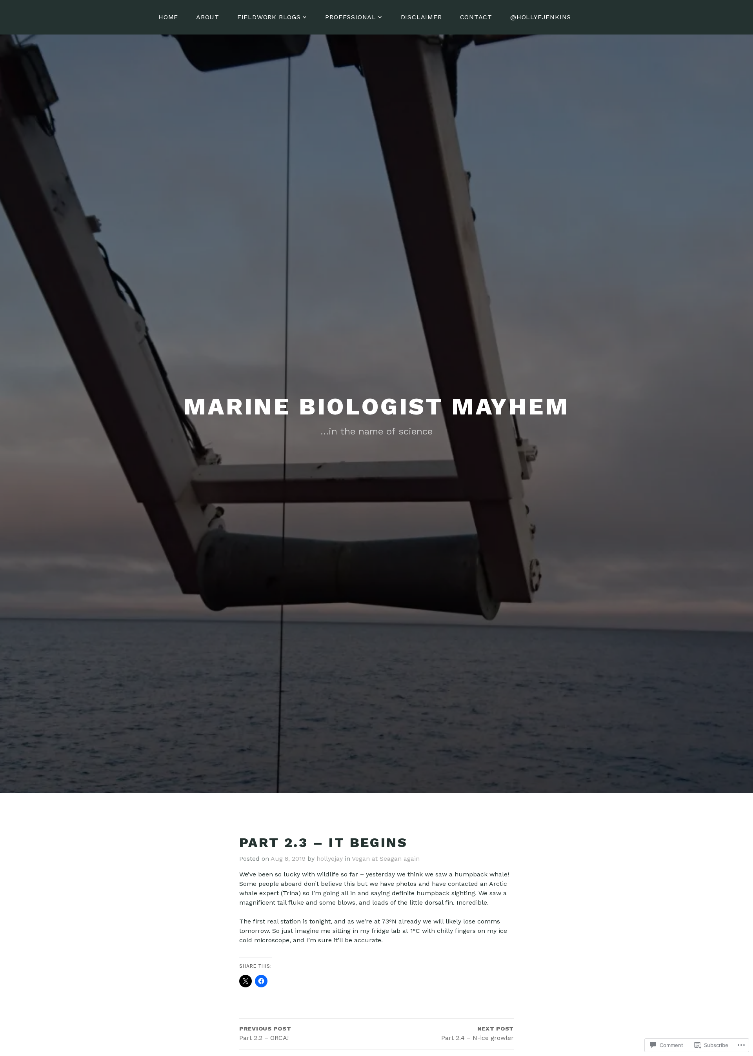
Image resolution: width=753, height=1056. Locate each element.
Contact (476, 17)
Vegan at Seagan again (386, 858)
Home (168, 17)
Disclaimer (421, 17)
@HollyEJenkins (540, 17)
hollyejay (329, 858)
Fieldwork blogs (269, 17)
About (207, 17)
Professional (350, 17)
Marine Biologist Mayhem (376, 406)
